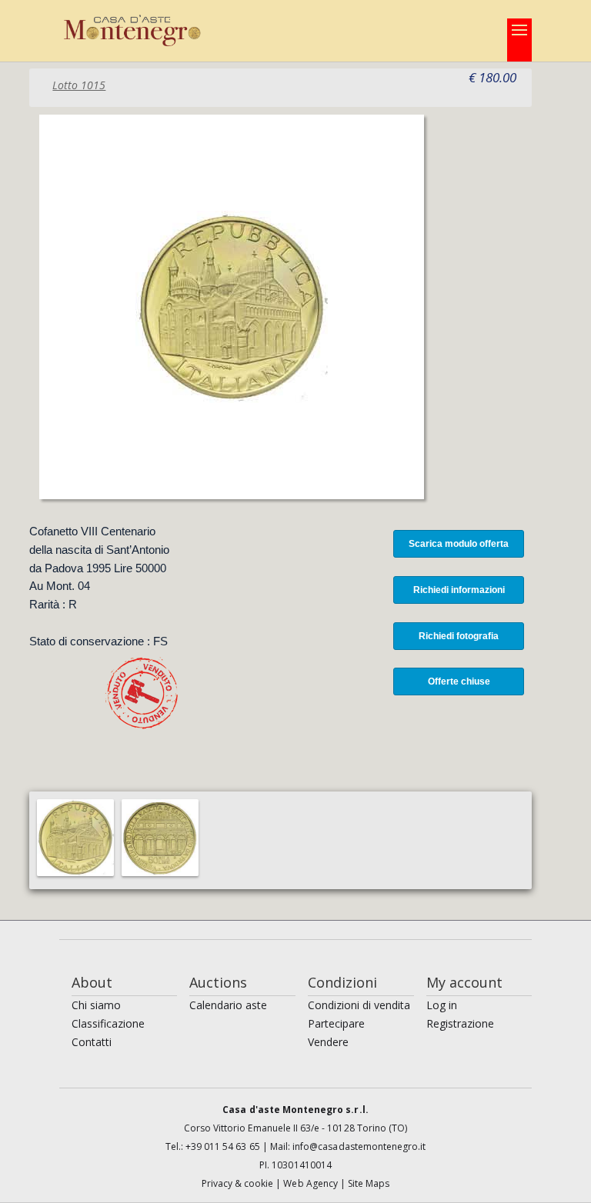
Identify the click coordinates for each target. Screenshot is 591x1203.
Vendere (328, 1042)
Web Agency (311, 1183)
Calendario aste (228, 1005)
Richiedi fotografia (459, 636)
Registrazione (460, 1023)
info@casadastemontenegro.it (359, 1146)
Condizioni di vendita (359, 1005)
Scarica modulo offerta (459, 543)
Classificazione (108, 1023)
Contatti (92, 1042)
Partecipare (336, 1023)
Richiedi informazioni (459, 590)
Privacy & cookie (239, 1183)
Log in (441, 1005)
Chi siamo (96, 1005)
